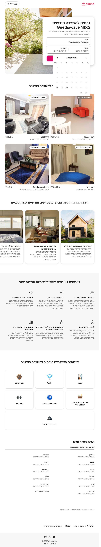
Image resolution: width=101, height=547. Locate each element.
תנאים (46, 543)
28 (62, 88)
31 (81, 93)
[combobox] (68, 42)
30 (86, 93)
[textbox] (79, 50)
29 (57, 88)
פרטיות (53, 543)
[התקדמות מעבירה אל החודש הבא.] (57, 58)
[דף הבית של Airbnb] (88, 4)
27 (67, 88)
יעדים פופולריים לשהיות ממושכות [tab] (82, 447)
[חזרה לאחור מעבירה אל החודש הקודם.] (86, 58)
